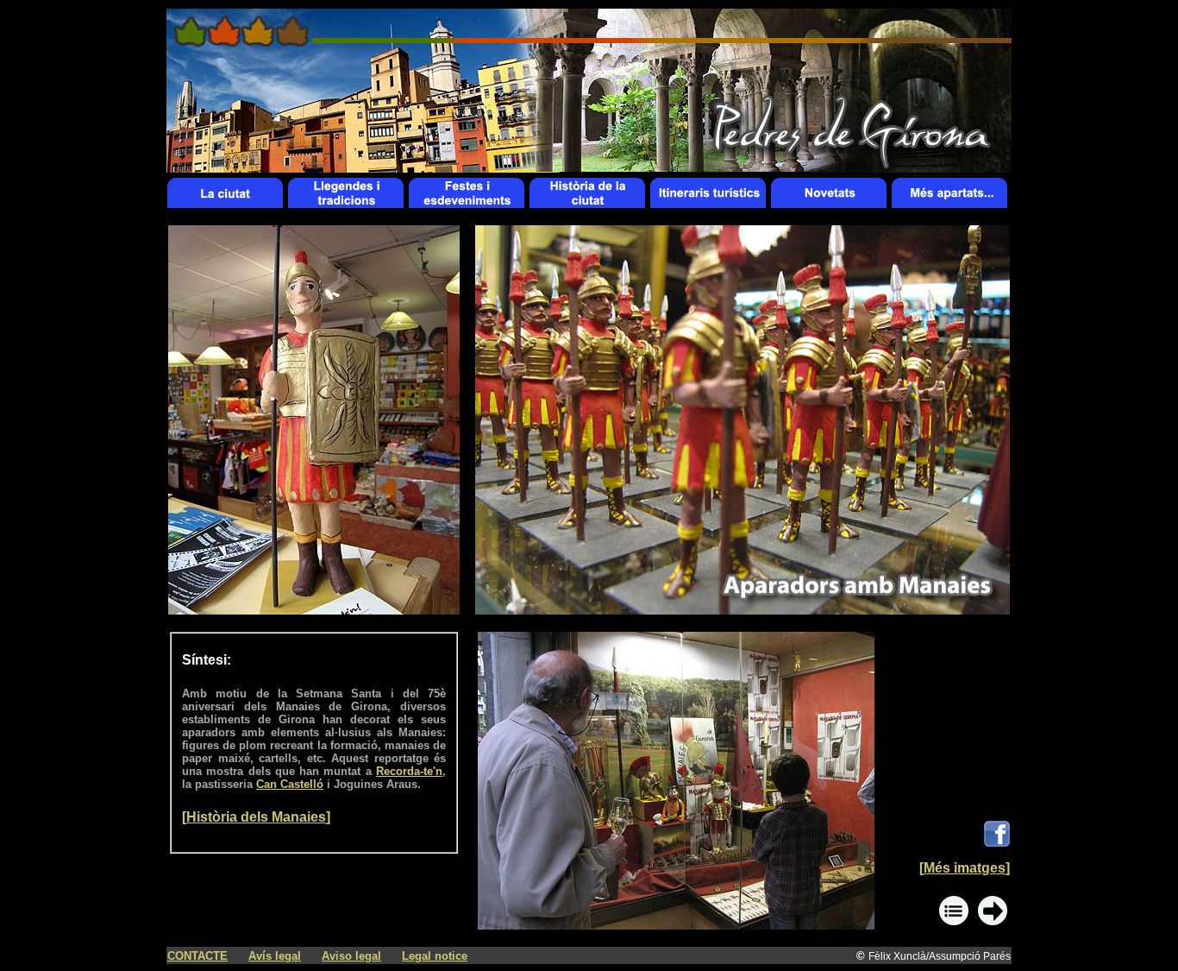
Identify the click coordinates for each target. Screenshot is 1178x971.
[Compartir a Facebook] (997, 842)
